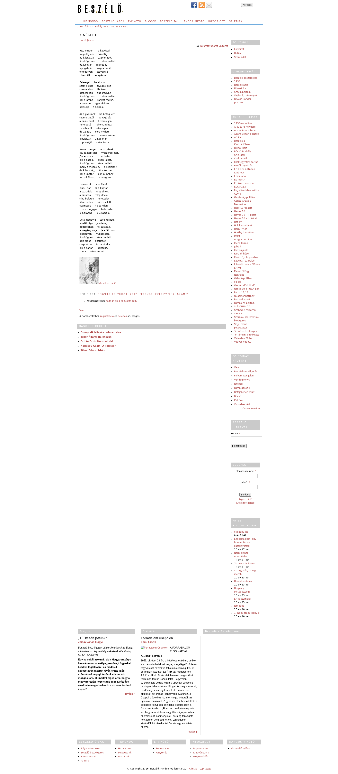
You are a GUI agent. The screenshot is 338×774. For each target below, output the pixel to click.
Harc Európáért (243, 208)
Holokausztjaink (243, 225)
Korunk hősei (241, 253)
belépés (122, 316)
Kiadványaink (201, 752)
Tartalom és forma (244, 563)
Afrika (237, 137)
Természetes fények (245, 331)
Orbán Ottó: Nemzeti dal (97, 341)
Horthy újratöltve (244, 232)
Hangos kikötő (193, 21)
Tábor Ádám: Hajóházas (96, 337)
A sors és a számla (244, 130)
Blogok (150, 21)
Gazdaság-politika (244, 197)
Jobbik (237, 246)
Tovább (129, 694)
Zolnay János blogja (90, 641)
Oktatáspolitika (243, 278)
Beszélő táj (169, 21)
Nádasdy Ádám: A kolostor (98, 346)
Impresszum (200, 748)
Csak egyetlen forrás (246, 162)
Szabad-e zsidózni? (245, 310)
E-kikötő (134, 21)
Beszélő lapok (113, 21)
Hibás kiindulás (243, 581)
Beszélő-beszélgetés (245, 78)
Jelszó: (245, 482)
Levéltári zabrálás (244, 260)
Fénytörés (161, 752)
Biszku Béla (240, 148)
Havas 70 (239, 211)
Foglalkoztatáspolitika (246, 190)
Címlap (193, 768)
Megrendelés (200, 756)
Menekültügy (241, 271)
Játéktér (238, 383)
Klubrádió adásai (240, 748)
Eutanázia (240, 186)
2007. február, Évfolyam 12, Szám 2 (98, 26)
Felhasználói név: (245, 471)
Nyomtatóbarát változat (214, 46)
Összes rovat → (251, 408)
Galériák (236, 21)
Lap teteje (205, 768)
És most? (239, 179)
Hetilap (238, 53)
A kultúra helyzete (244, 126)
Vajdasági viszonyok (245, 95)
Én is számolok (242, 598)
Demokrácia (241, 85)
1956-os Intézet (243, 123)
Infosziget (216, 21)
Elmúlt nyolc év (243, 165)
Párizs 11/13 (241, 292)
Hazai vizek (124, 748)
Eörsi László (148, 641)
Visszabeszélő (242, 404)
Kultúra (238, 400)
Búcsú (237, 396)
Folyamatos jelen (244, 375)
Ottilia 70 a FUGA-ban (247, 289)
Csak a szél (240, 158)
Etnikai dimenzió (244, 183)
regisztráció (107, 316)
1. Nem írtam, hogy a (246, 613)
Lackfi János (86, 40)
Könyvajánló (241, 250)
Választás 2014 (243, 338)
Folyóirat (239, 49)
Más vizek (123, 756)
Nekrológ (239, 274)
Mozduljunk (124, 752)
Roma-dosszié (242, 299)
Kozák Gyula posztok (246, 257)
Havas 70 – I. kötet (245, 215)
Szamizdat (240, 57)
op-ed (237, 282)
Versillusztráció (107, 283)
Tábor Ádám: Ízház (93, 350)
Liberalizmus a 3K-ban (247, 264)
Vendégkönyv (242, 379)
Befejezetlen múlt (244, 392)
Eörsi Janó (240, 176)
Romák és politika (244, 303)
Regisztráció (245, 499)
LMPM (237, 267)
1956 (237, 81)
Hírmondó (90, 21)
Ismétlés (239, 605)
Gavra (237, 193)
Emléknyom (163, 748)
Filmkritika (240, 88)
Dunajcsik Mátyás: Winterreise (101, 332)
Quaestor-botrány (244, 296)
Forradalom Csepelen (157, 638)
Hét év (238, 222)
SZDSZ (238, 313)
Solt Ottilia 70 (242, 306)
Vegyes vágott (242, 341)
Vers (125, 26)
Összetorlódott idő (244, 285)
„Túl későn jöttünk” (92, 638)
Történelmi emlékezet (246, 334)
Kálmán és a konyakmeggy (121, 300)
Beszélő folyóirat (113, 294)
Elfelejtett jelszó (245, 503)
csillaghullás (241, 531)
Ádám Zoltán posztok (246, 134)
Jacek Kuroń (241, 243)
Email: (235, 433)
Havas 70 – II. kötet (245, 218)
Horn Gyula (240, 229)
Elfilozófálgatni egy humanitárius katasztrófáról (245, 542)
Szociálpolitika (242, 92)
